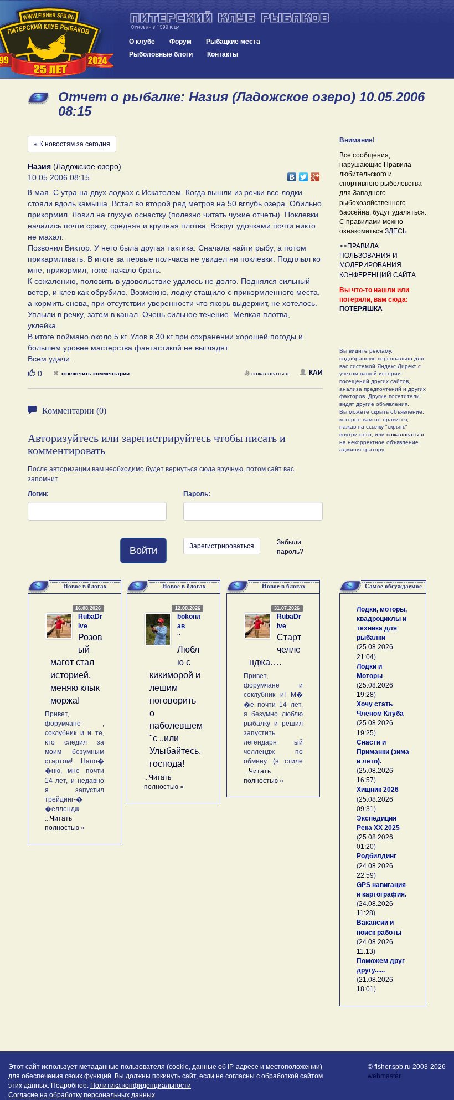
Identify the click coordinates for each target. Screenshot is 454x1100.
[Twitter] (303, 174)
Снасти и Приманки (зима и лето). (383, 752)
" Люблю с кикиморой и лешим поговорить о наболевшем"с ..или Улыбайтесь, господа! (176, 700)
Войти (143, 550)
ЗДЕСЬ (396, 231)
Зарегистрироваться (221, 546)
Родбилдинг (376, 856)
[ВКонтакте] (292, 174)
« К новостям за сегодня (72, 144)
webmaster (384, 1076)
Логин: (38, 494)
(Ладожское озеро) (74, 166)
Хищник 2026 (378, 789)
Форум (180, 41)
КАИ (316, 372)
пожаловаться (269, 373)
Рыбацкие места (233, 41)
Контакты (222, 54)
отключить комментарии (95, 373)
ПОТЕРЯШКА (361, 309)
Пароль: (196, 494)
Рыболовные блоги (161, 54)
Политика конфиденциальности (140, 1085)
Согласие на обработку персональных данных (81, 1095)
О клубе (142, 41)
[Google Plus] (315, 174)
